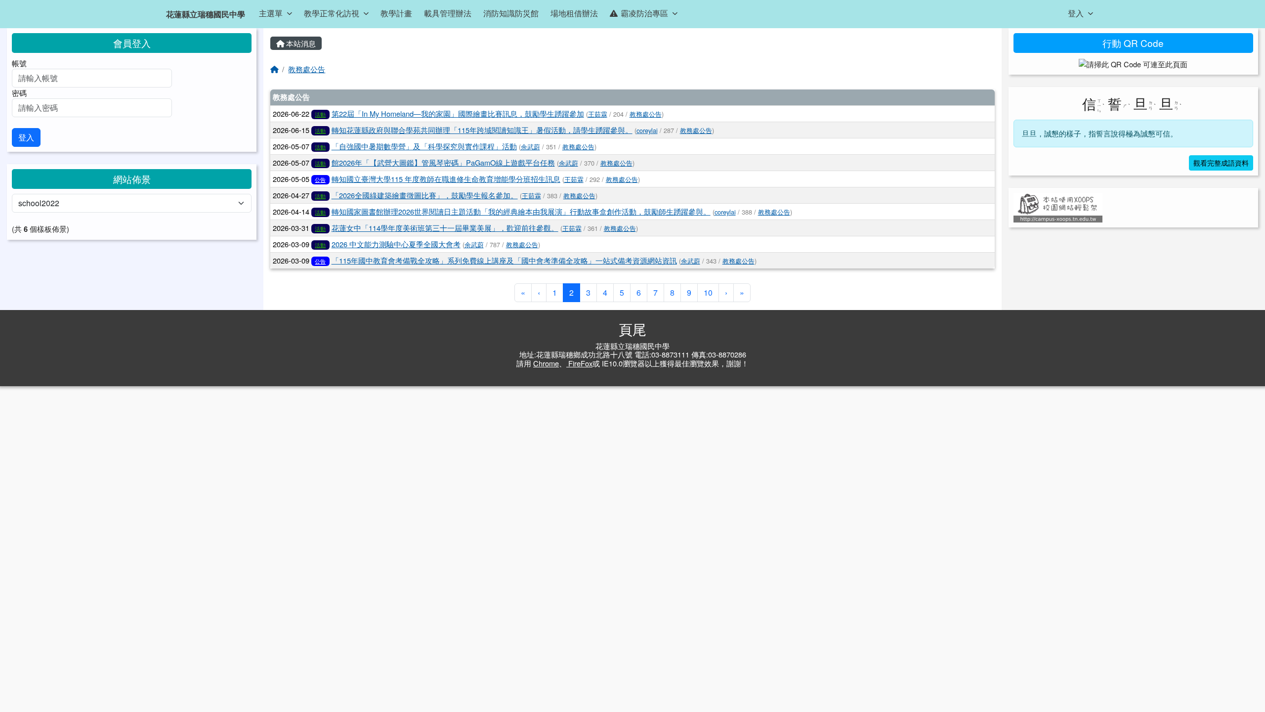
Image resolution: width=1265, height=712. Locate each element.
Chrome (546, 363)
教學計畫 (396, 13)
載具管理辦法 (447, 13)
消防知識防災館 (511, 13)
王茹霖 (597, 114)
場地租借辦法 (574, 13)
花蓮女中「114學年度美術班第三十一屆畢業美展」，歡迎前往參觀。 (445, 227)
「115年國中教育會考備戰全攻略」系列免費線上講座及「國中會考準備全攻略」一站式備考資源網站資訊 (504, 260)
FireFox (579, 363)
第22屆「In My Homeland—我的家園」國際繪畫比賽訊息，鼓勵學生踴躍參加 (458, 113)
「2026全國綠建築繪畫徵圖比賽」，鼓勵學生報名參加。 (425, 195)
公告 (320, 179)
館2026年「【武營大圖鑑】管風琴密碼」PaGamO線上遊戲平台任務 (443, 162)
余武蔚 (530, 146)
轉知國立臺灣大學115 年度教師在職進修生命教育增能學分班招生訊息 (446, 179)
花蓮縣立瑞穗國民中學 (205, 14)
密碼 (19, 93)
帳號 (19, 63)
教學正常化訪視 (331, 13)
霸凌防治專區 (644, 13)
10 (708, 292)
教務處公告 (306, 69)
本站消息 (300, 43)
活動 (320, 114)
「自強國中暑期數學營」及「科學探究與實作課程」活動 (424, 146)
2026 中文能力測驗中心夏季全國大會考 (396, 244)
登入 (1076, 13)
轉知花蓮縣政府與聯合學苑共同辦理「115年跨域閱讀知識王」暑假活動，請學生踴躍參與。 (482, 130)
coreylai (647, 130)
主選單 (271, 13)
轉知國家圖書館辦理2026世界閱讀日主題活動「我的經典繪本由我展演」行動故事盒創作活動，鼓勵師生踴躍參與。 (521, 211)
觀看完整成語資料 (1221, 163)
